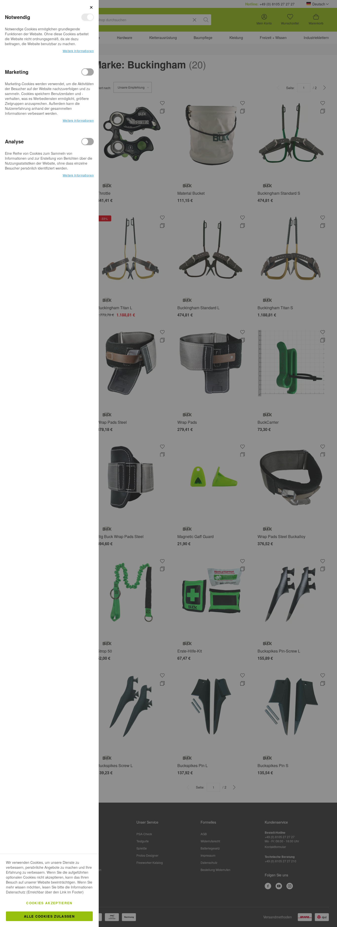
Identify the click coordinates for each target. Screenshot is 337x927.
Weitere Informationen (78, 51)
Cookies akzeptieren (49, 903)
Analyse (87, 141)
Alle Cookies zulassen (49, 916)
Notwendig (87, 17)
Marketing (87, 72)
